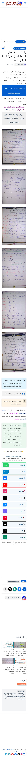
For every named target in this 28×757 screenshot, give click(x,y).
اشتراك (5, 485)
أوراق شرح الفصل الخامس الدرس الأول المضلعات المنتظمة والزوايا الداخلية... (20, 670)
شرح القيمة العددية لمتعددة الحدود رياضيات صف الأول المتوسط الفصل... (8, 670)
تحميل (5, 537)
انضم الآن (5, 465)
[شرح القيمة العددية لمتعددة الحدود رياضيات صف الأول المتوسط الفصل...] (8, 661)
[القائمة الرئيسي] (25, 3)
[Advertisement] (14, 24)
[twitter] (19, 754)
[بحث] (3, 3)
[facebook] (15, 754)
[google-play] (9, 754)
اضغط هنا (23, 419)
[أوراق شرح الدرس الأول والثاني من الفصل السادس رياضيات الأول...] (8, 645)
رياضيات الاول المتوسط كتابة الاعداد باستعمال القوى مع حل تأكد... (21, 653)
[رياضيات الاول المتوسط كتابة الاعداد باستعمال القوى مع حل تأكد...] (20, 645)
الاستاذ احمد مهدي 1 (19, 64)
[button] (19, 589)
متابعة (5, 478)
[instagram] (22, 754)
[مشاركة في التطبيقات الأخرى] (5, 589)
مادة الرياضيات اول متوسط (19, 48)
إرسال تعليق (21, 691)
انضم (5, 504)
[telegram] (6, 754)
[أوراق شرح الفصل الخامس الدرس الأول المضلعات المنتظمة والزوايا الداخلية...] (20, 661)
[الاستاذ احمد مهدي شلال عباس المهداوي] (14, 3)
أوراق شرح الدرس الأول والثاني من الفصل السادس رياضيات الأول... (8, 653)
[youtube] (12, 754)
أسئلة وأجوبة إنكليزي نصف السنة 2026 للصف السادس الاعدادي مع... (8, 42)
